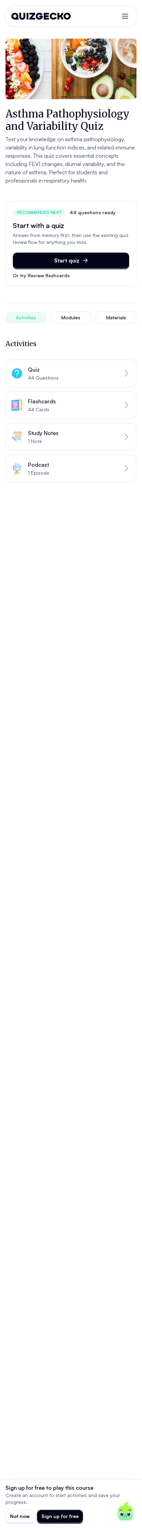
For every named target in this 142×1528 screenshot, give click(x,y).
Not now (20, 1516)
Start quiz (66, 260)
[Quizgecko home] (41, 16)
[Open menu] (125, 16)
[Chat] (125, 1511)
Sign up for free (60, 1516)
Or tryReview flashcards (41, 275)
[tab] (26, 317)
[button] (71, 373)
